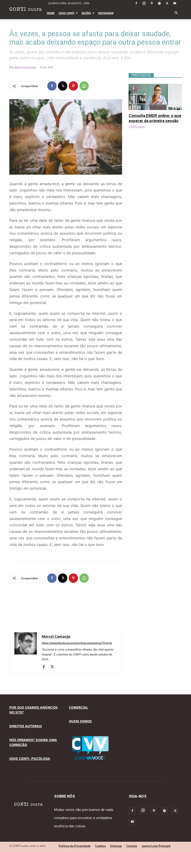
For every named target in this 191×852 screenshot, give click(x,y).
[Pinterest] (151, 3)
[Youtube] (174, 3)
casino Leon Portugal (156, 846)
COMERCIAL (78, 707)
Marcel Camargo (25, 67)
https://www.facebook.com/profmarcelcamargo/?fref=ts (77, 643)
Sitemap (116, 846)
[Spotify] (159, 3)
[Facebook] (136, 3)
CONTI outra (137, 126)
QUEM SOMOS (80, 721)
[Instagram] (143, 3)
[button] (176, 13)
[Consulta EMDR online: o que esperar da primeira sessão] (155, 86)
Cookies (100, 846)
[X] (167, 3)
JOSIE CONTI (66, 13)
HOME (51, 13)
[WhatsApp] (84, 86)
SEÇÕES (86, 13)
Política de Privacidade (75, 846)
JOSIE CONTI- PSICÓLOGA (29, 758)
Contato (131, 846)
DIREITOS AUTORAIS (25, 726)
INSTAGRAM (105, 13)
